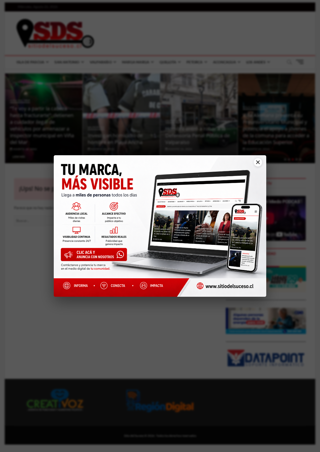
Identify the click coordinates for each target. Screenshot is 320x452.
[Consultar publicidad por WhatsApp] (96, 256)
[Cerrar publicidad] (256, 165)
